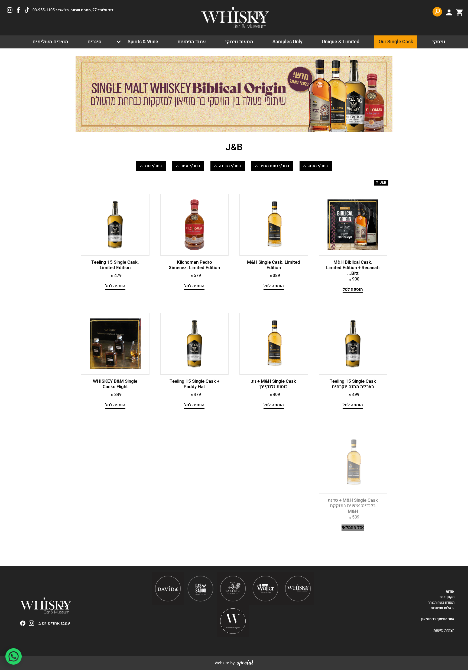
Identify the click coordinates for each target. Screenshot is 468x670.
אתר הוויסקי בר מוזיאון (437, 619)
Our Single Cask (396, 41)
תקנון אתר (447, 597)
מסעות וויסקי (239, 41)
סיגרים (94, 41)
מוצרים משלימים (50, 41)
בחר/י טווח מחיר (274, 166)
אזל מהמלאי (353, 527)
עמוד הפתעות (191, 41)
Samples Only (287, 41)
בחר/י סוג (153, 166)
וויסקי (438, 41)
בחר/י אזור (190, 166)
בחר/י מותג (318, 166)
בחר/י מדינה (230, 166)
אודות (450, 591)
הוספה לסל (353, 289)
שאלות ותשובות (442, 608)
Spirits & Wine (143, 41)
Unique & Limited (340, 41)
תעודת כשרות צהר (441, 602)
